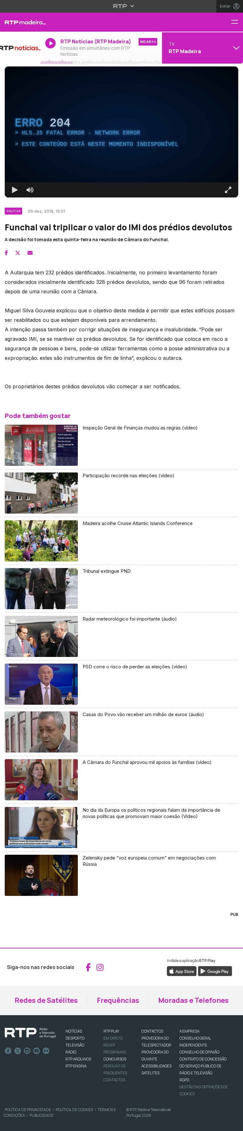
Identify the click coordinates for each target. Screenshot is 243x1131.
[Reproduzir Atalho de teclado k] (10, 1123)
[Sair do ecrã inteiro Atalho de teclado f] (232, 1123)
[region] (121, 565)
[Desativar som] (25, 1123)
